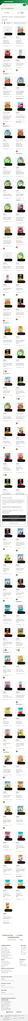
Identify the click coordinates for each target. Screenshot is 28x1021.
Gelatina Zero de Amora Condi (7, 543)
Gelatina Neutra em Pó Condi (6, 391)
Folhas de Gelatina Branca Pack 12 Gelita (20, 342)
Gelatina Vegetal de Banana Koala (20, 364)
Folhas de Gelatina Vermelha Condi (20, 696)
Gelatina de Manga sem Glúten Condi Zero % (7, 365)
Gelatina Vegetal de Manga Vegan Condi (7, 821)
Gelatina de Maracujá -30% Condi (19, 771)
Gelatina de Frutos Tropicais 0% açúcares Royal (7, 93)
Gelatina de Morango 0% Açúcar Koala (6, 145)
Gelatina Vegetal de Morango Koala (7, 195)
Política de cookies (5, 512)
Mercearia (11, 16)
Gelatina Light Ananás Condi (19, 821)
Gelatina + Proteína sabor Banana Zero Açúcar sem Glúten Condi (19, 644)
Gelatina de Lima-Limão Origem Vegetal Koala (7, 172)
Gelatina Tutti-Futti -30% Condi (20, 670)
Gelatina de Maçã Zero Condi (20, 593)
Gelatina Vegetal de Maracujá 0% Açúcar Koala (20, 93)
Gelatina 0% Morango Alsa (19, 722)
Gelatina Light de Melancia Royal (7, 267)
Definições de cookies (14, 523)
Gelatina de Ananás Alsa (6, 722)
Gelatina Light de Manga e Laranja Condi (7, 671)
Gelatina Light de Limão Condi (7, 796)
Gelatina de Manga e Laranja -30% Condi (7, 870)
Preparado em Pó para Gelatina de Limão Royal (7, 314)
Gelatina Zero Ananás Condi (19, 289)
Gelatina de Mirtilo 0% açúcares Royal (20, 116)
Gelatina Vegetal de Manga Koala (7, 218)
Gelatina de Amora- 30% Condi (7, 696)
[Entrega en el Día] (14, 938)
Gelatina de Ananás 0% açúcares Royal (19, 42)
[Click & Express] (8, 935)
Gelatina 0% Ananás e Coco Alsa (19, 895)
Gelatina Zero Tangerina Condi (7, 442)
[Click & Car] (19, 935)
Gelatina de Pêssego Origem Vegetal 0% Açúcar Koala (20, 172)
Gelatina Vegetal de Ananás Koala (20, 267)
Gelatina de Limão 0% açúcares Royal (7, 341)
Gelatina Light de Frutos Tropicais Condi (7, 594)
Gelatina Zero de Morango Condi (20, 313)
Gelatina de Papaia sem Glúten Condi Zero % (7, 644)
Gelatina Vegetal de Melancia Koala (7, 417)
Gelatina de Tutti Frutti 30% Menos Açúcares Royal (7, 242)
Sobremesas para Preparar (19, 16)
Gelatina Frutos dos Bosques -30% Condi (20, 621)
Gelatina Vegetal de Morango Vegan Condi (20, 443)
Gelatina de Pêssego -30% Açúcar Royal (19, 145)
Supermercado (4, 16)
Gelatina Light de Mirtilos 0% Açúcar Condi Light (20, 544)
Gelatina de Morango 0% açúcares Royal (6, 42)
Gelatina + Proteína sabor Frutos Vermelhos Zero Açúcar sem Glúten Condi (7, 469)
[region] (14, 510)
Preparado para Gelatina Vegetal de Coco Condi (7, 771)
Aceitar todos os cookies (14, 516)
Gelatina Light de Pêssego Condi (20, 569)
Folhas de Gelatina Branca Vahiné (7, 917)
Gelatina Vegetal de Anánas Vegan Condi (20, 745)
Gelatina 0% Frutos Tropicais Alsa (7, 895)
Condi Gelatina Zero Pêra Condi (7, 494)
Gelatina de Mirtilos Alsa (6, 846)
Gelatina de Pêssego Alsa (19, 796)
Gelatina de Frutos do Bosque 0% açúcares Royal (20, 219)
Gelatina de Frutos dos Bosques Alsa (7, 620)
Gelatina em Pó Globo (6, 744)
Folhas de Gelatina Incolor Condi (20, 64)
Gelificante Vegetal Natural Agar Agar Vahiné (20, 870)
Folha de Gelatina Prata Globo (7, 289)
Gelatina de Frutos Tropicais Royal (20, 417)
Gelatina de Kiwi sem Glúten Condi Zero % (20, 392)
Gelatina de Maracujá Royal (19, 241)
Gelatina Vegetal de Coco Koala (20, 195)
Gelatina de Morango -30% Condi (19, 469)
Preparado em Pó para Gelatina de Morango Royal (7, 65)
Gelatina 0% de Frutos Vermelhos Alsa (20, 847)
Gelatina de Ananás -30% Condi (6, 570)
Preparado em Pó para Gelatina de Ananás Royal (7, 117)
